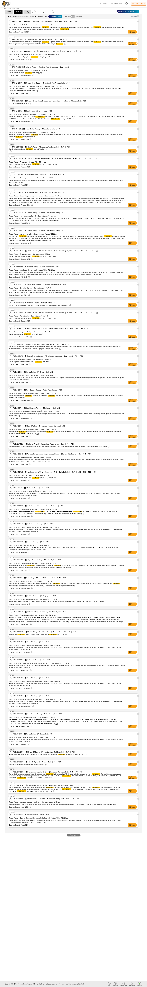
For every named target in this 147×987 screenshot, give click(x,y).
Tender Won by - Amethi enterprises (20, 581)
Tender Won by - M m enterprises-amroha (22, 114)
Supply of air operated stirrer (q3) (26, 334)
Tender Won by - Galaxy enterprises (20, 457)
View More (74, 835)
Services (104, 4)
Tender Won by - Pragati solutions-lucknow (23, 615)
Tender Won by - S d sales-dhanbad (20, 288)
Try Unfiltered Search (55, 16)
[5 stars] (25, 16)
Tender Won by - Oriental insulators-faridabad (23, 599)
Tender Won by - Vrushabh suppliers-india (22, 545)
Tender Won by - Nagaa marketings (20, 332)
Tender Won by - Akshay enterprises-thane (23, 737)
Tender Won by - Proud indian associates (22, 54)
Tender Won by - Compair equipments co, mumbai (25, 645)
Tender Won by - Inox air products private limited (24, 802)
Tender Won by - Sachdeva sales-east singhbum (25, 411)
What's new (118, 4)
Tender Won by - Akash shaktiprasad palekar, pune (25, 699)
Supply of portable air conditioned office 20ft (29, 362)
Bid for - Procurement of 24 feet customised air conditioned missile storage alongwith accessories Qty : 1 (47, 754)
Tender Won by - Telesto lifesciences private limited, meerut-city (29, 663)
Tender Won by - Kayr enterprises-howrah (22, 216)
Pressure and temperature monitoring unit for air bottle (26, 764)
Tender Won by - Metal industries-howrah (22, 270)
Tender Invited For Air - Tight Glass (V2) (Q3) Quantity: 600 (32, 318)
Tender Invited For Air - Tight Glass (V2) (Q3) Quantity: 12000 (33, 164)
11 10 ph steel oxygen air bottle (19, 103)
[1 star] (17, 16)
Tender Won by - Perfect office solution (21, 25)
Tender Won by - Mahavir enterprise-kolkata (23, 234)
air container (39, 16)
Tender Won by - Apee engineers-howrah (22, 178)
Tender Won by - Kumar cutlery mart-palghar (23, 375)
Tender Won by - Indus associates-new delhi (23, 393)
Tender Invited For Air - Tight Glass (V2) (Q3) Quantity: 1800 (32, 256)
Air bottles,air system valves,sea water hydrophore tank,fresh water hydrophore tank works (38, 305)
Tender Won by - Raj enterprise (19, 316)
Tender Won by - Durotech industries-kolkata (23, 509)
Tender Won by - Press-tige (18, 162)
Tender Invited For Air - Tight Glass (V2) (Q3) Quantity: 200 (32, 477)
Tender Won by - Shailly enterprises (20, 475)
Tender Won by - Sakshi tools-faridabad (21, 491)
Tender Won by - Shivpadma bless (20, 254)
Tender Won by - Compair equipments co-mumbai (25, 527)
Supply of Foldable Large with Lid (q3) (27, 149)
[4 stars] (23, 16)
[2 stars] (19, 16)
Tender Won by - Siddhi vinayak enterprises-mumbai (26, 196)
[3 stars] (21, 16)
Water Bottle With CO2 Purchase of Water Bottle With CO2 (36, 634)
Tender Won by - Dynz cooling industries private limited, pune (29, 818)
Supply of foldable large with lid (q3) (26, 73)
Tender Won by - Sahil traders (18, 70)
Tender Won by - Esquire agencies (20, 359)
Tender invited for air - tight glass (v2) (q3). (29, 57)
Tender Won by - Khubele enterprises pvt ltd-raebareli (26, 86)
